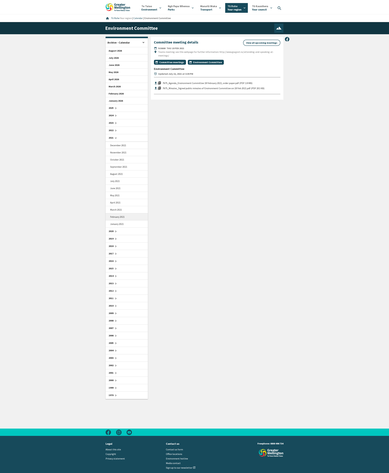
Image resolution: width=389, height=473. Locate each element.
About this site (113, 449)
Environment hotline (177, 458)
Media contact (173, 463)
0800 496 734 (276, 443)
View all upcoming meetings (261, 42)
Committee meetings (171, 62)
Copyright (111, 454)
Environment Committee (207, 62)
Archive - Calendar (118, 42)
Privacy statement (115, 458)
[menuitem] (151, 8)
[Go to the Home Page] (271, 452)
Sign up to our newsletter (181, 467)
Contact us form (174, 449)
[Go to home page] (118, 6)
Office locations (174, 454)
